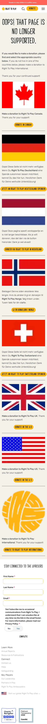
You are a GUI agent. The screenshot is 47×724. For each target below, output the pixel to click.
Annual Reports (8, 651)
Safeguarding (7, 671)
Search (23, 8)
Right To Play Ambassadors (13, 687)
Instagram (13, 700)
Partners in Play (8, 683)
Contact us (6, 663)
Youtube (23, 700)
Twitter (8, 700)
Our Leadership (8, 679)
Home (9, 8)
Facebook (2, 700)
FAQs (3, 667)
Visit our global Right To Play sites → (24, 693)
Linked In (18, 700)
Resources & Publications (12, 655)
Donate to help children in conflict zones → (23, 2)
